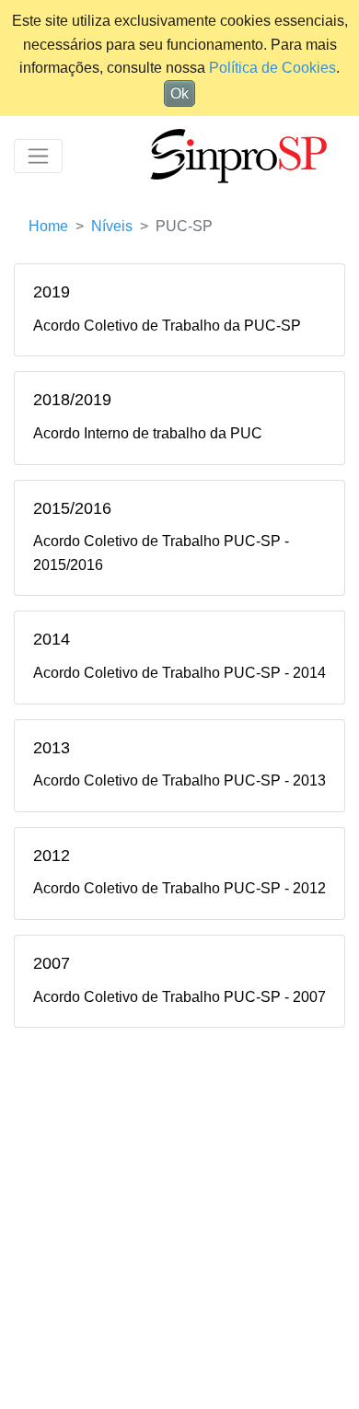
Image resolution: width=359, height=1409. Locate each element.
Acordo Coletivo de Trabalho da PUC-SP (167, 325)
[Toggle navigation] (38, 156)
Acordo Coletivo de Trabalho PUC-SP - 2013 (179, 780)
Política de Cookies (272, 68)
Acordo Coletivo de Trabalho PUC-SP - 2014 (179, 673)
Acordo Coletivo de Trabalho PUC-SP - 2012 (179, 888)
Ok (179, 93)
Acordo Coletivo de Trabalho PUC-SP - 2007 (179, 997)
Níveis (112, 226)
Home (48, 226)
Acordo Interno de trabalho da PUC (147, 433)
